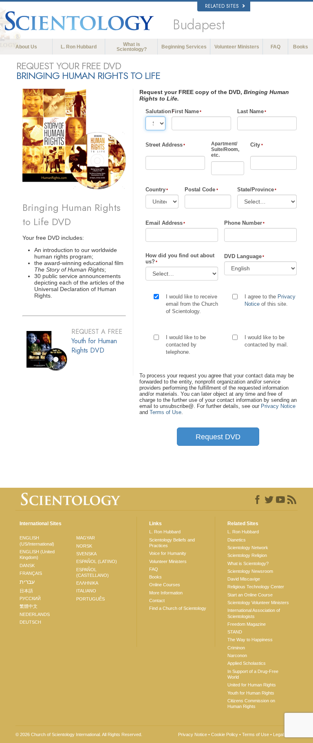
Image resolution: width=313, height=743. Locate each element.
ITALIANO (86, 590)
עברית (27, 582)
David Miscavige (243, 578)
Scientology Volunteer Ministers (258, 602)
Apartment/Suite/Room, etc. (225, 149)
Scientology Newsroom (250, 571)
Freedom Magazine (246, 624)
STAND (234, 631)
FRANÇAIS (31, 573)
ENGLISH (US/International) (37, 540)
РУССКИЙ (30, 598)
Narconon (237, 655)
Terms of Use (165, 412)
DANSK (27, 565)
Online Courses (164, 584)
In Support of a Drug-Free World (252, 674)
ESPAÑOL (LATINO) (96, 561)
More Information (166, 592)
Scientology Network (247, 547)
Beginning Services (184, 47)
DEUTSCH (30, 622)
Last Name (250, 111)
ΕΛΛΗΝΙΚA (87, 583)
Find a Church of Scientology (177, 608)
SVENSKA (86, 553)
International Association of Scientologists (253, 613)
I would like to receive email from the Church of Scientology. (192, 304)
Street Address (164, 145)
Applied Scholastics (246, 663)
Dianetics (236, 539)
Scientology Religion (247, 555)
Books (300, 47)
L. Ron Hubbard (79, 47)
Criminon (236, 647)
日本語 (26, 590)
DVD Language (243, 256)
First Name (185, 111)
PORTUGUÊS (90, 598)
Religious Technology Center (255, 586)
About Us (26, 47)
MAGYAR (85, 537)
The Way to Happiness (250, 639)
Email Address (164, 223)
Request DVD (218, 437)
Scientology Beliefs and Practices (172, 542)
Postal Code (200, 189)
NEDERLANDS (35, 614)
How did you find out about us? (179, 258)
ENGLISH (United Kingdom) (37, 554)
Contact (157, 600)
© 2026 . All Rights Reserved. (78, 734)
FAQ (275, 47)
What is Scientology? (132, 47)
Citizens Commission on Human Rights (251, 703)
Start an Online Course (250, 594)
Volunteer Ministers (236, 47)
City (255, 145)
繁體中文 (28, 606)
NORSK (84, 546)
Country (155, 189)
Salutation (155, 111)
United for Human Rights (251, 684)
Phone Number (243, 223)
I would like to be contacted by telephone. (186, 344)
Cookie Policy (224, 734)
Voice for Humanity (167, 553)
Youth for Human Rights (250, 692)
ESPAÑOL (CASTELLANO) (92, 572)
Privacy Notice (278, 406)
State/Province (255, 189)
